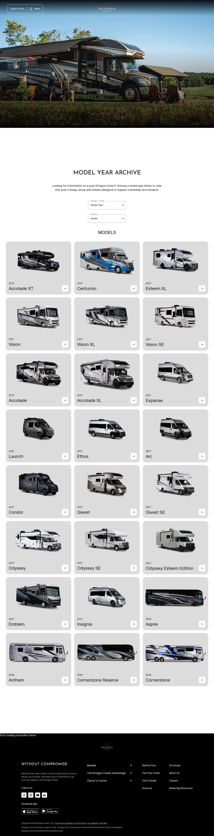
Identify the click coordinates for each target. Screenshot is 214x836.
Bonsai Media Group (54, 831)
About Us (174, 773)
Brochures (175, 765)
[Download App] (30, 812)
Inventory (147, 788)
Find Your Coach (151, 773)
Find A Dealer (149, 781)
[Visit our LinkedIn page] (44, 795)
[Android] (50, 812)
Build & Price (17, 9)
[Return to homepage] (107, 746)
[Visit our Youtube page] (37, 795)
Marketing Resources (181, 788)
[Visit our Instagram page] (30, 795)
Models (91, 766)
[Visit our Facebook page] (23, 795)
